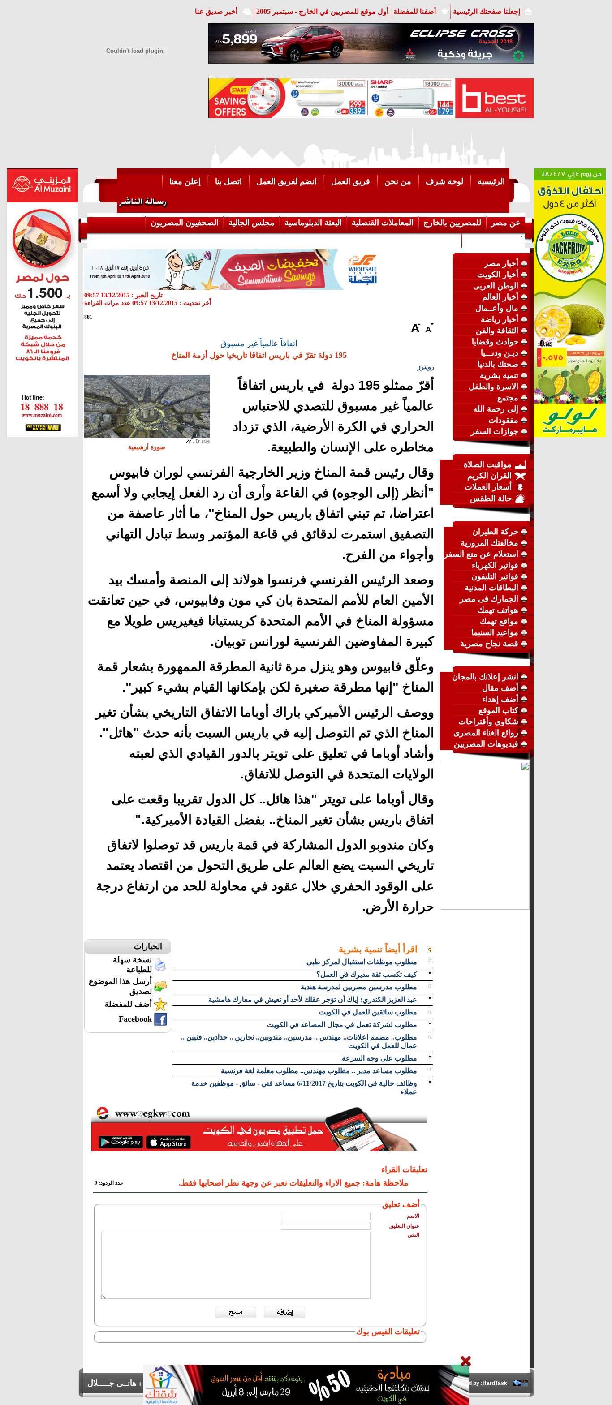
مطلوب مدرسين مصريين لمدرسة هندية (359, 987)
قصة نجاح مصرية (489, 643)
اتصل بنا (228, 181)
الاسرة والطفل (493, 386)
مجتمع (507, 397)
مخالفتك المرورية (489, 542)
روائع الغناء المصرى (485, 732)
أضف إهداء (500, 699)
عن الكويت (438, 239)
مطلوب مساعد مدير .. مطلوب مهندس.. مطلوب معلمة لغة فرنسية (319, 1070)
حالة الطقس (491, 498)
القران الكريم (489, 475)
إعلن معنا (185, 181)
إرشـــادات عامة (494, 239)
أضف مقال (500, 687)
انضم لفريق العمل (286, 181)
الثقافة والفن (497, 330)
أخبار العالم (500, 296)
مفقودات (503, 420)
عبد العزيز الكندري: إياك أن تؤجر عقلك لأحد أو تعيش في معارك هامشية (312, 999)
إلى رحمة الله (495, 408)
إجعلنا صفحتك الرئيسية (486, 11)
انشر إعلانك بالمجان (485, 676)
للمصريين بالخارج (452, 222)
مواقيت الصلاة (488, 464)
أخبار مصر (501, 263)
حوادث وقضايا (495, 341)
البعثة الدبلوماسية (313, 222)
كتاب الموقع (498, 710)
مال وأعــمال (496, 308)
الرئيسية (491, 181)
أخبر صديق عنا (216, 11)
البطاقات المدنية (491, 587)
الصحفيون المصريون (185, 222)
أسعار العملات (488, 486)
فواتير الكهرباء (495, 565)
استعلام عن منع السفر (481, 554)
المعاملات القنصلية (383, 222)
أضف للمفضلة (128, 1004)
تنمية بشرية (499, 375)
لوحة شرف (444, 181)
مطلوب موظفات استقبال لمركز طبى (361, 962)
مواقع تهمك (499, 621)
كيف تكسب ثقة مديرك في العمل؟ (366, 974)
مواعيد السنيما (494, 632)
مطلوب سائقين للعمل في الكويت (368, 1012)
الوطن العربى (495, 285)
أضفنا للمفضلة (414, 11)
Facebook (135, 1018)
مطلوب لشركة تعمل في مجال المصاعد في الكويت (342, 1024)
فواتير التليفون (494, 576)
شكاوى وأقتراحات (488, 721)
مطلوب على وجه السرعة (379, 1058)
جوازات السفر (494, 431)
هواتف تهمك (498, 610)
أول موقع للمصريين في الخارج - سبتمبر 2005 (322, 11)
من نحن (397, 181)
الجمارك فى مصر (489, 598)
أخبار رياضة (499, 319)
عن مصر (506, 222)
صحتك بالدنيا (498, 364)
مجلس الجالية (251, 222)
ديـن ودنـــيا (499, 352)
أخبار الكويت (497, 274)
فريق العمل (350, 181)
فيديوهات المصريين (486, 743)
